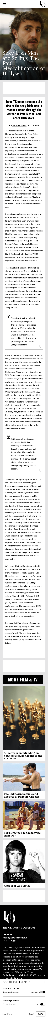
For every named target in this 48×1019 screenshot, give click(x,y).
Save (40, 1014)
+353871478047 (10, 940)
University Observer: (21, 992)
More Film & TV (23, 679)
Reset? (31, 1014)
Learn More (7, 1014)
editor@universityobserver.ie (15, 937)
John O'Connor (19, 125)
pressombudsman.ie (12, 978)
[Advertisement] (24, 88)
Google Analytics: (21, 1004)
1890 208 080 (29, 975)
